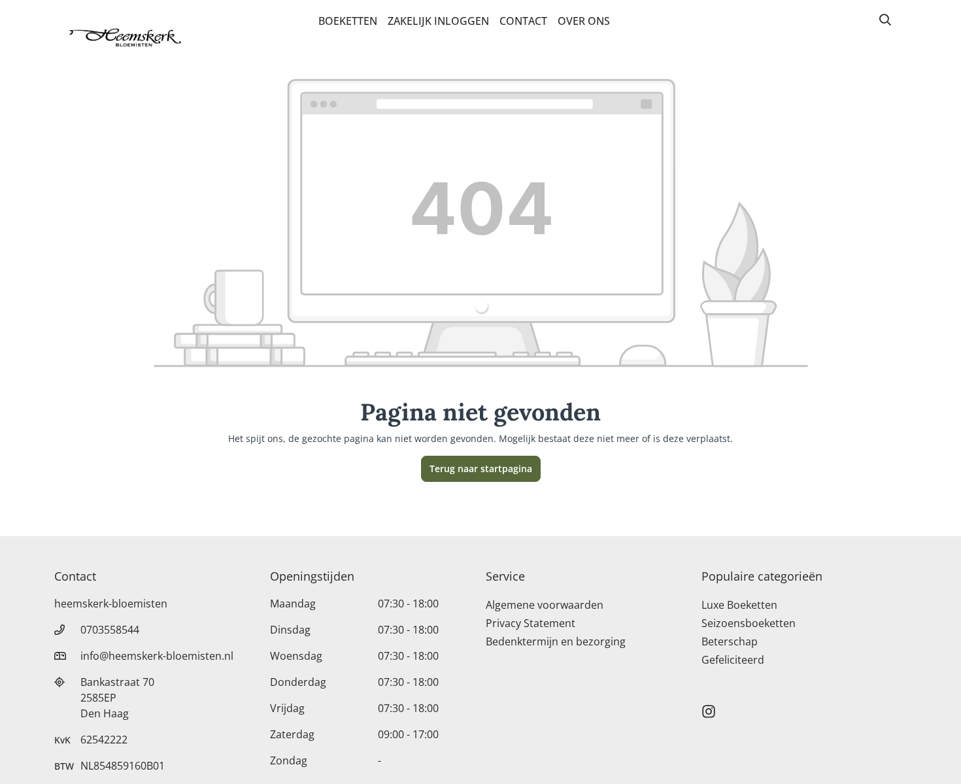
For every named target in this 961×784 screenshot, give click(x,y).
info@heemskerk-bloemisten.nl (156, 656)
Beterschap (729, 641)
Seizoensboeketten (748, 623)
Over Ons (584, 21)
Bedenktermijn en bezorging (556, 641)
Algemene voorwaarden (544, 605)
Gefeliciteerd (732, 660)
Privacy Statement (530, 623)
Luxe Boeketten (739, 605)
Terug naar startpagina (481, 468)
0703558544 (109, 629)
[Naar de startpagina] (124, 38)
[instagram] (708, 705)
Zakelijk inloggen (438, 21)
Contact (523, 21)
